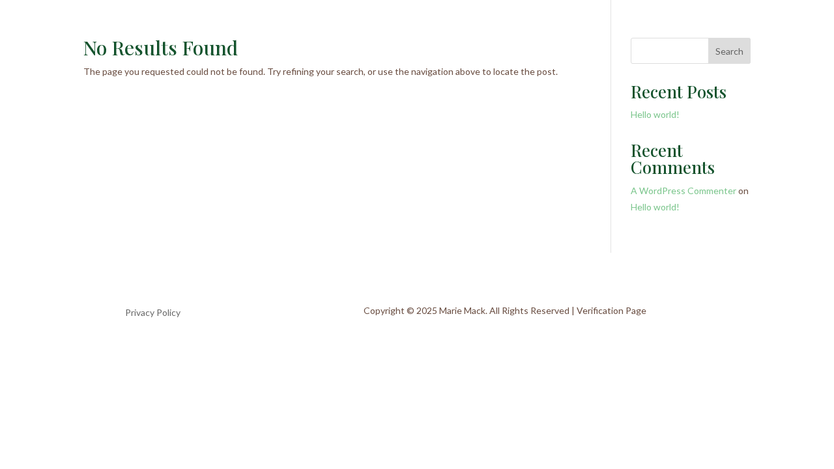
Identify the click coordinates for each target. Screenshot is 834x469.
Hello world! (655, 114)
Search (729, 51)
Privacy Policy (152, 313)
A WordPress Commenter (683, 190)
